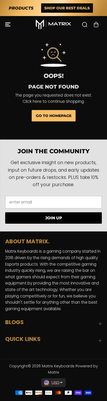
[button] (8, 24)
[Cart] (96, 24)
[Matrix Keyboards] (53, 24)
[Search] (84, 24)
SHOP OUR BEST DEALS (62, 8)
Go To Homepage (53, 115)
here (37, 101)
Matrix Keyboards (58, 366)
